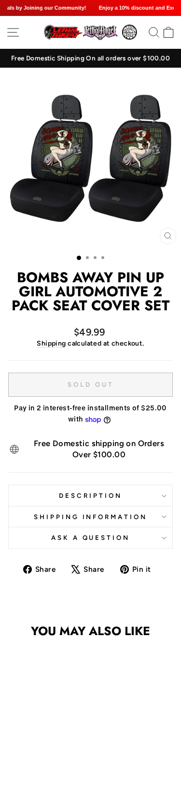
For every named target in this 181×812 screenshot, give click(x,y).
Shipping (51, 343)
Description (90, 495)
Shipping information (91, 517)
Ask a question (90, 537)
